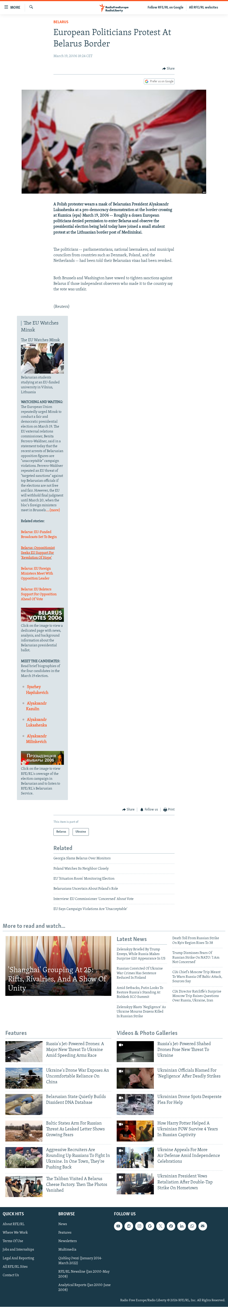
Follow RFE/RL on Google (165, 7)
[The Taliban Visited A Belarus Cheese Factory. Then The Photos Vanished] (24, 1186)
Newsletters (67, 1241)
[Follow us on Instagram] (139, 1226)
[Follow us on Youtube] (118, 1226)
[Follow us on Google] (150, 1226)
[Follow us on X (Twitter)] (160, 1226)
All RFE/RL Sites (15, 1267)
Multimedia (67, 1250)
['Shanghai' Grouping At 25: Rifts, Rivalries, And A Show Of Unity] (58, 966)
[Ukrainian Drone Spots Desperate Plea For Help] (135, 1104)
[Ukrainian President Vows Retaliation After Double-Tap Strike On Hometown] (135, 1183)
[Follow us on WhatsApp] (192, 1226)
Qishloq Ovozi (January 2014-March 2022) (80, 1261)
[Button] (168, 69)
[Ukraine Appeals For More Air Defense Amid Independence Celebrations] (135, 1157)
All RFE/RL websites (203, 7)
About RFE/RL (13, 1224)
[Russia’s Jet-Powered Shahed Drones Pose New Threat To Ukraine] (135, 1051)
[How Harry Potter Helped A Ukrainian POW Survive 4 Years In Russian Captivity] (135, 1131)
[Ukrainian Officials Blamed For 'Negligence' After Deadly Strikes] (135, 1078)
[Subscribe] (202, 1226)
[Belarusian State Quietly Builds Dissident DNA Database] (24, 1104)
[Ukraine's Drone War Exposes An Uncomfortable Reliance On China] (24, 1078)
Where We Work (15, 1233)
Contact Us (11, 1275)
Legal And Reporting (18, 1258)
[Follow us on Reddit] (128, 1226)
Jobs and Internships (18, 1250)
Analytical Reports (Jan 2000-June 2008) (84, 1287)
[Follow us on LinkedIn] (181, 1226)
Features (64, 1233)
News (62, 1224)
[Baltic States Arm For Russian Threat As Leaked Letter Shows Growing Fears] (24, 1131)
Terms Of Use (13, 1241)
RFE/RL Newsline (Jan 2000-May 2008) (84, 1274)
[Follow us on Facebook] (171, 1226)
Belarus (60, 22)
